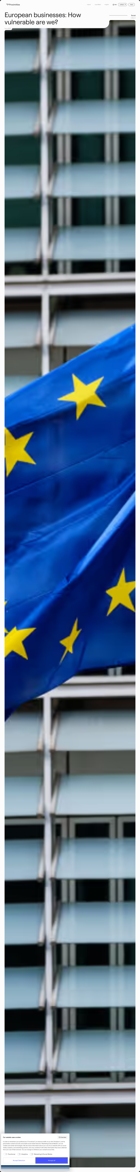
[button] (114, 5)
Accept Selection (19, 1160)
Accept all (51, 1160)
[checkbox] (9, 1154)
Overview (63, 1137)
